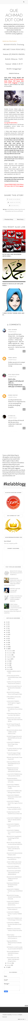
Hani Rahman (12, 329)
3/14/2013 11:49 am (12, 397)
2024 (7, 626)
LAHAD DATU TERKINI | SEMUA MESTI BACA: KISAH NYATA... (13, 903)
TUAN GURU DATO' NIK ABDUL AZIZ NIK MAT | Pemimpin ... (13, 848)
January (9, 965)
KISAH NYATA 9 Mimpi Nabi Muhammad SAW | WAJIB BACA (16, 572)
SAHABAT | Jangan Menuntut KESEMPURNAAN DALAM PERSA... (14, 738)
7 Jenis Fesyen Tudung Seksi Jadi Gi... (13, 313)
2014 (7, 646)
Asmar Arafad (13, 395)
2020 (7, 634)
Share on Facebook (14, 199)
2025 (7, 624)
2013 (7, 648)
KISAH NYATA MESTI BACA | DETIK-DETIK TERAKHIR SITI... (14, 688)
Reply (24, 351)
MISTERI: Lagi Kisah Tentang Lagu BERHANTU (15, 590)
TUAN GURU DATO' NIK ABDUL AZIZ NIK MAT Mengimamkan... (13, 959)
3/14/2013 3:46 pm (12, 418)
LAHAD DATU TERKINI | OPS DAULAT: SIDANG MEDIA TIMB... (14, 819)
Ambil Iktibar (10, 209)
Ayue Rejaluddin (13, 374)
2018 (7, 638)
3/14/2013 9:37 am (12, 376)
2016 (7, 642)
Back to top (21, 1019)
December (10, 651)
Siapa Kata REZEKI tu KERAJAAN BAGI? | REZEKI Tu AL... (14, 942)
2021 (7, 632)
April (8, 667)
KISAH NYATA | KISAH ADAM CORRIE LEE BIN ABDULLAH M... (14, 732)
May (8, 665)
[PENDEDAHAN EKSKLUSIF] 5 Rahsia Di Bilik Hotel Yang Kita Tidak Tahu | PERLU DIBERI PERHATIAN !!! (13, 582)
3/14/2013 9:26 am (12, 359)
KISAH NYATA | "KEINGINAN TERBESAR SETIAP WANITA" (14, 878)
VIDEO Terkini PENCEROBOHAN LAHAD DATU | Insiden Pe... (14, 936)
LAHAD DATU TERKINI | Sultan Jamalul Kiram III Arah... (13, 826)
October (9, 655)
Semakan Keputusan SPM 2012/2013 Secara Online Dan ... (14, 813)
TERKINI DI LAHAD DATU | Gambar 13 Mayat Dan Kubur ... (14, 930)
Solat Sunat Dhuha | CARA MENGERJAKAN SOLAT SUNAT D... (13, 763)
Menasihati (8, 211)
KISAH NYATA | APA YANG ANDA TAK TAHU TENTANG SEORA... (14, 719)
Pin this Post (15, 205)
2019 (7, 636)
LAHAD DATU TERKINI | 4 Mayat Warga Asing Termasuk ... (13, 744)
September (10, 657)
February (9, 963)
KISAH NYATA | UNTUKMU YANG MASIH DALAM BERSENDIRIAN (14, 872)
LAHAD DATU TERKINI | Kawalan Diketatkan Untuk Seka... (14, 924)
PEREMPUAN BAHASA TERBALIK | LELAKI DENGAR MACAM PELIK (13, 769)
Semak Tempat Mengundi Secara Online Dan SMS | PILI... (13, 725)
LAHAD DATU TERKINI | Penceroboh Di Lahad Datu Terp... (14, 832)
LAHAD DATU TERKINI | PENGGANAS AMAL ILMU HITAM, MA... (14, 797)
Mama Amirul (12, 357)
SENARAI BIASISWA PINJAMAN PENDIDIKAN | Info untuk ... (14, 780)
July (8, 661)
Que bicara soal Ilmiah (17, 211)
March (9, 669)
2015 (7, 644)
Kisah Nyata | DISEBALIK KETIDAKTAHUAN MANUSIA (13, 884)
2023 (7, 628)
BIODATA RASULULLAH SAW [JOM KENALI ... (13, 284)
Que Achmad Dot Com (14, 15)
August (9, 659)
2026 (7, 622)
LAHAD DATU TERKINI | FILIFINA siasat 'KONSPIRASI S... (15, 891)
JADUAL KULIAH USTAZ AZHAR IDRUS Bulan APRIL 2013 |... (14, 677)
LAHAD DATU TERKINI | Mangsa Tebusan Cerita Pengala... (13, 786)
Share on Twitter (15, 202)
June (8, 663)
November (10, 653)
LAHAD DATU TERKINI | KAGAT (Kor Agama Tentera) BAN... (14, 803)
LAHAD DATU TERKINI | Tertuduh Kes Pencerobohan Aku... (14, 709)
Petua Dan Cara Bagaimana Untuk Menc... (12, 255)
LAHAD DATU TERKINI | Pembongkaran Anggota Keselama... (13, 703)
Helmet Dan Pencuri (19, 209)
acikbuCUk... (12, 415)
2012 (7, 967)
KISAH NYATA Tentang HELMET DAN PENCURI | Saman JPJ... (14, 897)
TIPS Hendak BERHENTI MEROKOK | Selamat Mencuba (13, 953)
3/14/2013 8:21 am (12, 331)
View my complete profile (10, 543)
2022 (7, 630)
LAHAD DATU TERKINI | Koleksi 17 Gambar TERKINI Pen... (14, 913)
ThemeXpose (15, 1014)
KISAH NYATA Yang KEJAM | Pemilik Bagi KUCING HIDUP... (14, 838)
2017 (7, 640)
